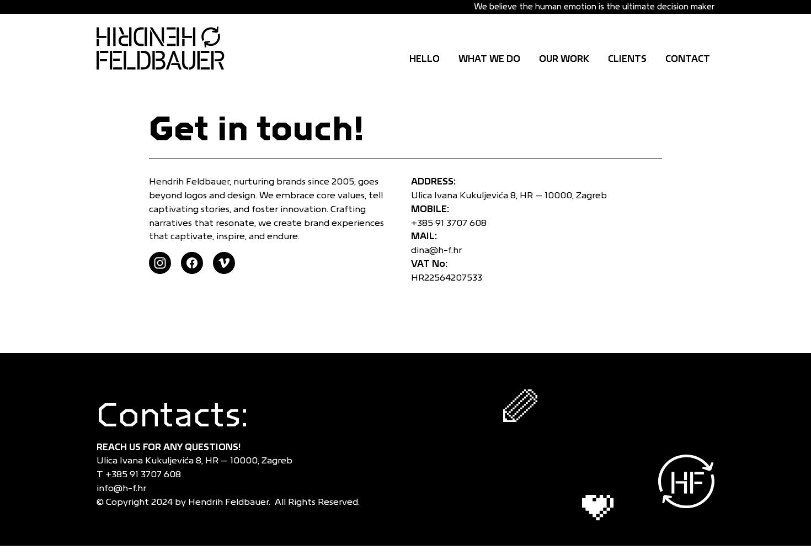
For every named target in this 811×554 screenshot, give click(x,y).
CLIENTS (627, 59)
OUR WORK (564, 59)
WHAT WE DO (489, 59)
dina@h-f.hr (436, 250)
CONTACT (687, 59)
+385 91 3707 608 (451, 223)
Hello (424, 59)
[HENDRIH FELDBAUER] (168, 48)
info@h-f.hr (124, 488)
